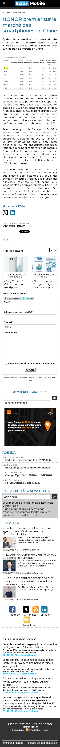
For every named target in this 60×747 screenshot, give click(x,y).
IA (16, 378)
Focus (30, 381)
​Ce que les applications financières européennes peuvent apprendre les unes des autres (28, 581)
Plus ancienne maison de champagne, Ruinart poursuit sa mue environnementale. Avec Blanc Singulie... (29, 707)
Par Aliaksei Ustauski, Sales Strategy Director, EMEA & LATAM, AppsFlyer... (37, 588)
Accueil (7, 12)
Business (20, 12)
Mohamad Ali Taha (14, 206)
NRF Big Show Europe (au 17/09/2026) (28, 459)
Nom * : (7, 302)
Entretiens (23, 378)
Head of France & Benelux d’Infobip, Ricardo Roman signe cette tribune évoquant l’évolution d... (36, 540)
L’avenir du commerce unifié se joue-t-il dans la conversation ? (30, 556)
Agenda (9, 452)
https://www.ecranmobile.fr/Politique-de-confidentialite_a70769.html (27, 513)
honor (12, 223)
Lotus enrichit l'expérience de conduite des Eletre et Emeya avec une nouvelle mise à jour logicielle (28, 663)
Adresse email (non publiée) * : (19, 312)
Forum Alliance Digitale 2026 (22, 482)
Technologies (9, 378)
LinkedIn (46, 614)
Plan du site (18, 730)
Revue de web (49, 378)
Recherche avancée (15, 402)
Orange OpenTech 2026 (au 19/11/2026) (28, 475)
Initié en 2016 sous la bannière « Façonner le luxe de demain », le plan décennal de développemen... (27, 689)
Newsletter (30, 624)
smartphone (22, 223)
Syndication (35, 730)
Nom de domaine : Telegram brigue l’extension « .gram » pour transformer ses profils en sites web (44, 284)
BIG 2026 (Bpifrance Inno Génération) (28, 467)
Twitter (27, 614)
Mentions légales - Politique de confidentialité (30, 742)
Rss (34, 614)
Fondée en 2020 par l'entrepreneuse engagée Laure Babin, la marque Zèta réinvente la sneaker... (29, 651)
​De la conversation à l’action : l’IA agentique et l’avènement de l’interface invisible (26, 531)
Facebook (15, 614)
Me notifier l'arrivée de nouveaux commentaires (31, 363)
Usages (31, 378)
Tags (45, 730)
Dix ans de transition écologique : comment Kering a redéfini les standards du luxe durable (28, 681)
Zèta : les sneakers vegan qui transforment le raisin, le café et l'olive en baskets (30, 646)
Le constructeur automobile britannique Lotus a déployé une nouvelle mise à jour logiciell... (28, 670)
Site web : (9, 322)
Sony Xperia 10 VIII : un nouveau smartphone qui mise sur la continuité (14, 284)
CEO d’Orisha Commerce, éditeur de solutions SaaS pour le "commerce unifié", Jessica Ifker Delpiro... (37, 563)
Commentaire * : (12, 332)
